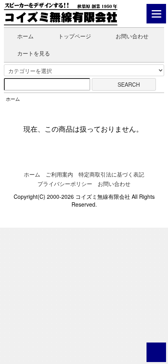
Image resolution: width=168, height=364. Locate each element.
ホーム (25, 36)
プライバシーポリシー (65, 183)
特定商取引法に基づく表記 (111, 174)
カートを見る (33, 53)
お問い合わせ (132, 36)
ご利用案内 (59, 174)
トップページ (74, 36)
